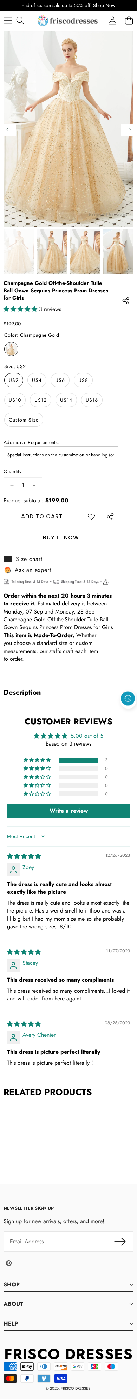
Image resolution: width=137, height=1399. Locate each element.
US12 (40, 399)
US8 (83, 380)
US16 (92, 399)
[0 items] (129, 21)
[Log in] (112, 21)
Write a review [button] (69, 811)
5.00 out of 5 (87, 736)
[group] (19, 252)
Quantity (12, 471)
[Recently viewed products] (128, 698)
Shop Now (104, 5)
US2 (14, 380)
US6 (60, 380)
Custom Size (24, 419)
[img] (24, 856)
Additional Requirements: (31, 442)
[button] (128, 714)
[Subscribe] (120, 1241)
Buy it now (61, 537)
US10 (15, 399)
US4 (37, 380)
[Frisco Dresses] (68, 20)
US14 (66, 399)
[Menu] (8, 21)
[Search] (20, 21)
